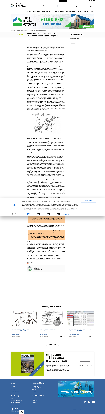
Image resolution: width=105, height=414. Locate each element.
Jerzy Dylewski (29, 39)
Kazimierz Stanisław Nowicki (74, 334)
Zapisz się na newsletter (16, 400)
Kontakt (75, 0)
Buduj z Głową (13, 30)
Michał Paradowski (15, 334)
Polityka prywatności (16, 402)
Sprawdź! (73, 44)
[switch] (38, 214)
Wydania (29, 11)
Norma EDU (34, 391)
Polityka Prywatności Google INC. (34, 210)
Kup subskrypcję (78, 6)
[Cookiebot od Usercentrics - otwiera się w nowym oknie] (14, 214)
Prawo (91, 11)
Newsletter (71, 0)
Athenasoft (79, 0)
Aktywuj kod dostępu (63, 0)
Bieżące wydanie (36, 11)
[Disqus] (46, 288)
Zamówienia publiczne (70, 11)
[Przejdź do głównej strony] (18, 4)
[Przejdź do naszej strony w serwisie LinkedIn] (89, 1)
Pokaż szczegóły (65, 214)
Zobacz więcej (52, 344)
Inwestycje (85, 11)
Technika (79, 11)
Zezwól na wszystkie (88, 200)
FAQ (68, 0)
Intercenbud (84, 0)
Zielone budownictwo (46, 11)
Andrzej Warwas (43, 334)
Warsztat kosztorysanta (59, 11)
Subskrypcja (13, 389)
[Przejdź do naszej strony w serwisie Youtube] (93, 1)
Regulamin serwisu (15, 391)
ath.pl (33, 398)
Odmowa (88, 207)
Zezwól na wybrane (88, 204)
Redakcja (13, 386)
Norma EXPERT (35, 386)
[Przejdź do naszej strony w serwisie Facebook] (91, 1)
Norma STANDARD (36, 387)
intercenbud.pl (35, 400)
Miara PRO (34, 389)
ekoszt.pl (34, 402)
